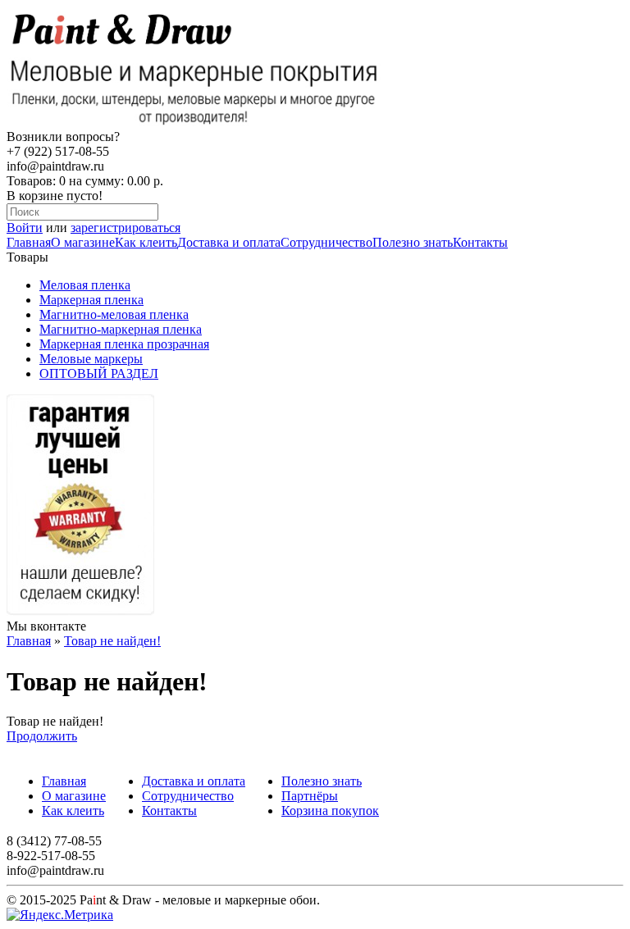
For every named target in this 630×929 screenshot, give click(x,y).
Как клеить (146, 242)
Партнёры (309, 796)
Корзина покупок (330, 810)
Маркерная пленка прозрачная (124, 344)
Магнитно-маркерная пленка (120, 329)
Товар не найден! (112, 641)
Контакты (480, 242)
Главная (29, 242)
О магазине (83, 242)
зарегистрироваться (125, 228)
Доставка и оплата (229, 242)
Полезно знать (412, 242)
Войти (25, 228)
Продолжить (42, 736)
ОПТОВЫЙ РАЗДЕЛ (98, 373)
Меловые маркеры (91, 359)
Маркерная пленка (91, 300)
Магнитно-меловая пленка (114, 314)
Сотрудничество (326, 242)
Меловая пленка (84, 285)
